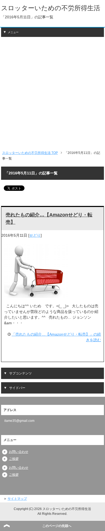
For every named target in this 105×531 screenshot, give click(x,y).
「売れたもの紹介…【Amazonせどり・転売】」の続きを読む (56, 337)
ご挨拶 (14, 459)
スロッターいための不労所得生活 (50, 8)
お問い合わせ (18, 452)
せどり (35, 235)
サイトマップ (17, 499)
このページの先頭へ (56, 526)
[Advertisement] (52, 93)
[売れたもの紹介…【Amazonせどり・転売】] (37, 295)
